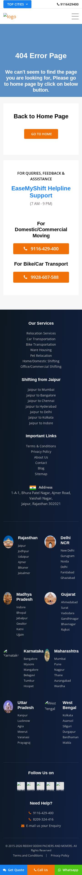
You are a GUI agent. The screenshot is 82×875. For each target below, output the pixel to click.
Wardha (59, 686)
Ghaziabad (68, 578)
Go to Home (41, 134)
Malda (67, 742)
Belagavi (29, 675)
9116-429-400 (44, 249)
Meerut (23, 732)
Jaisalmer (24, 573)
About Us (41, 457)
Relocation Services (41, 333)
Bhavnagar (68, 624)
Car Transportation (41, 339)
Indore (21, 607)
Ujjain (20, 634)
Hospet (29, 686)
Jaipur (22, 546)
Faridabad (67, 572)
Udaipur (23, 556)
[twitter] (31, 786)
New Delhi (67, 550)
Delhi (64, 567)
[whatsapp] (60, 786)
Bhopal (21, 613)
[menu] (75, 16)
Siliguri (67, 726)
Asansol (68, 721)
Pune (57, 664)
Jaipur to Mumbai (41, 389)
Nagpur (59, 670)
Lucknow (24, 721)
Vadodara (67, 613)
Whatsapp (70, 870)
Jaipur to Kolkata (41, 417)
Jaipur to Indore (41, 423)
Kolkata (68, 715)
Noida (65, 561)
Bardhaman (71, 737)
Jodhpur (23, 551)
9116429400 (69, 4)
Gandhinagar (70, 618)
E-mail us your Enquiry (43, 825)
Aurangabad (62, 680)
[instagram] (50, 786)
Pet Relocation (41, 355)
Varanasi (23, 737)
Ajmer (22, 562)
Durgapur (69, 732)
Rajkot (65, 629)
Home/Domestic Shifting (41, 361)
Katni (19, 629)
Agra (21, 726)
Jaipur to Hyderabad (41, 406)
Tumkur (29, 680)
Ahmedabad (69, 602)
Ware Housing (41, 350)
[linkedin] (40, 786)
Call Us (42, 870)
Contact (41, 463)
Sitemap (41, 474)
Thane (58, 675)
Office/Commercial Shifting (41, 366)
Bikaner (23, 567)
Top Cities (15, 4)
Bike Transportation (41, 344)
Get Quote (15, 870)
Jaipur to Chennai (41, 401)
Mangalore (31, 670)
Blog (41, 468)
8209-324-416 (43, 819)
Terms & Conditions (41, 446)
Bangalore (30, 659)
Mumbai (60, 659)
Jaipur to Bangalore (41, 395)
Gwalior (21, 623)
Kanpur (23, 715)
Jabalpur (22, 618)
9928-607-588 (44, 277)
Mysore (29, 664)
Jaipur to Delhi (41, 412)
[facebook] (21, 786)
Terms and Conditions (28, 855)
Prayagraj (24, 742)
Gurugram (67, 556)
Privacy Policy (41, 451)
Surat (64, 608)
